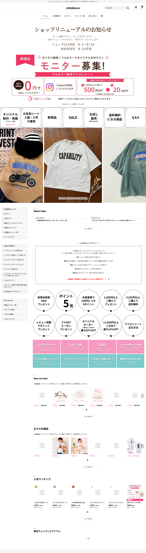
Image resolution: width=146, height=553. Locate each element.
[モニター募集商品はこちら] (73, 78)
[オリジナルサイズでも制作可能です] (31, 117)
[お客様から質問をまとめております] (135, 117)
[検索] (128, 8)
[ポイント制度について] (66, 300)
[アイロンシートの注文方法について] (133, 326)
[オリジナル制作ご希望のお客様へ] (10, 117)
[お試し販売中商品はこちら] (94, 117)
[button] (102, 16)
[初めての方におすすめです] (130, 361)
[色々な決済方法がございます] (130, 346)
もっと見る (87, 229)
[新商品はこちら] (52, 117)
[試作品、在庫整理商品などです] (102, 346)
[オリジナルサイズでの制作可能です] (74, 346)
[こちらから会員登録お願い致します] (44, 300)
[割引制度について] (66, 326)
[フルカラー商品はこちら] (46, 361)
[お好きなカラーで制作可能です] (74, 361)
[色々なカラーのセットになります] (102, 361)
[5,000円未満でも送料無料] (114, 117)
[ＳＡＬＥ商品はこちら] (73, 117)
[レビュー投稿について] (44, 326)
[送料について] (133, 300)
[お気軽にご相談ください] (46, 346)
